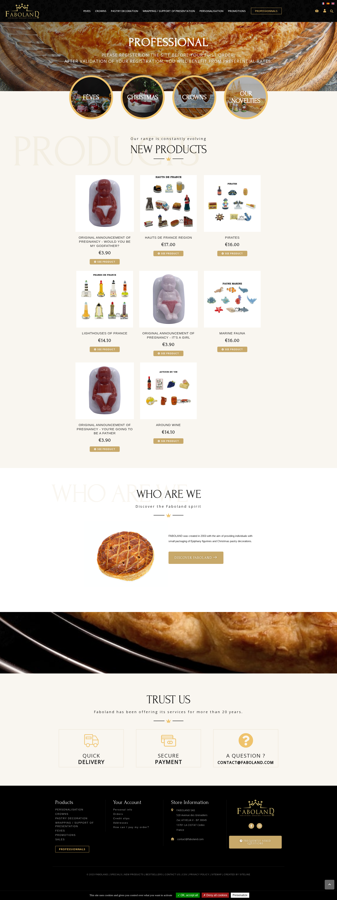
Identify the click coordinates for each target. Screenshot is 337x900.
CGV (184, 874)
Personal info (122, 809)
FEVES (87, 11)
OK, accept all (189, 895)
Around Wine (168, 425)
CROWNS (100, 11)
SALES (60, 839)
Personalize (240, 895)
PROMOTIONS (237, 11)
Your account (127, 802)
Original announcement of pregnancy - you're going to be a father (105, 429)
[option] (168, 56)
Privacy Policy (199, 874)
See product (106, 261)
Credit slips (121, 818)
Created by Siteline (237, 874)
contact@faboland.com (246, 762)
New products (134, 874)
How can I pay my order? (131, 827)
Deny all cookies (216, 895)
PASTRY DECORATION (124, 11)
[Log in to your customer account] (324, 10)
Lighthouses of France (104, 333)
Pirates (232, 237)
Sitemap (216, 874)
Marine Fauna (232, 333)
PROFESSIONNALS (72, 849)
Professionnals (266, 11)
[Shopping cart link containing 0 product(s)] (317, 10)
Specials (116, 874)
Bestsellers (154, 874)
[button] (195, 558)
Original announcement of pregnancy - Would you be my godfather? (105, 242)
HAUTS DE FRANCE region (168, 237)
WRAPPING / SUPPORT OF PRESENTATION (169, 11)
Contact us (172, 874)
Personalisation (211, 11)
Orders (118, 814)
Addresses (120, 822)
